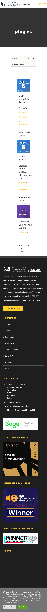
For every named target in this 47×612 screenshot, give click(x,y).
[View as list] (26, 70)
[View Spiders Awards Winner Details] (20, 444)
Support (8, 331)
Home (7, 324)
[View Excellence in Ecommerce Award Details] (20, 490)
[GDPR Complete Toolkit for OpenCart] (23, 85)
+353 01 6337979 (13, 402)
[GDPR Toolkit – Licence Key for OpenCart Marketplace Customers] (23, 146)
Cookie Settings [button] (9, 607)
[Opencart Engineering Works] (23, 211)
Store (7, 369)
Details (26, 132)
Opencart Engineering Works (25, 224)
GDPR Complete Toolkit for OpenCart (24, 102)
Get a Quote (9, 337)
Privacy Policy (10, 343)
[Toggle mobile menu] (44, 3)
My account (9, 362)
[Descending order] (33, 58)
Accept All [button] (22, 607)
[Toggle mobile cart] (40, 3)
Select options (21, 133)
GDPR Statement (11, 350)
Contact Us (9, 356)
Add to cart (21, 249)
